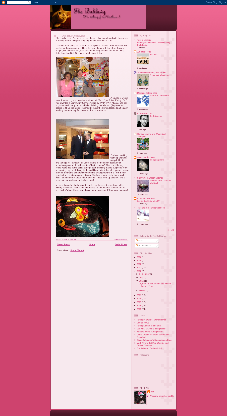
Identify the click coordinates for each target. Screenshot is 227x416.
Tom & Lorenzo (144, 40)
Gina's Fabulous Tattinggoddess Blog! (154, 340)
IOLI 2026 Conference (159, 96)
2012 (139, 264)
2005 (139, 309)
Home (92, 244)
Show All (171, 230)
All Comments (144, 246)
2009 (139, 295)
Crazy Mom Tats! (145, 113)
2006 (139, 306)
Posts (140, 241)
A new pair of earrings (159, 75)
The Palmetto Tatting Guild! (149, 348)
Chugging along (157, 160)
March (142, 291)
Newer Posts (63, 244)
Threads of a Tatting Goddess (151, 208)
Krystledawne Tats (146, 198)
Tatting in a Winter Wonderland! (151, 320)
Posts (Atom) (77, 250)
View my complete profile (162, 396)
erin (152, 392)
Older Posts (121, 244)
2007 (139, 302)
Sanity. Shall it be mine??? (149, 201)
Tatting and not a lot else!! (149, 326)
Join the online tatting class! (150, 332)
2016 (139, 257)
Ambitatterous (144, 52)
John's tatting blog (146, 157)
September (144, 274)
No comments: (122, 239)
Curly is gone (156, 116)
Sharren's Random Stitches (150, 178)
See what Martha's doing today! (151, 329)
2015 (139, 261)
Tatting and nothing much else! (151, 72)
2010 (139, 271)
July (141, 277)
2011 (139, 267)
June (141, 281)
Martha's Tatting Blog (147, 93)
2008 (139, 299)
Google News (143, 323)
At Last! (153, 54)
